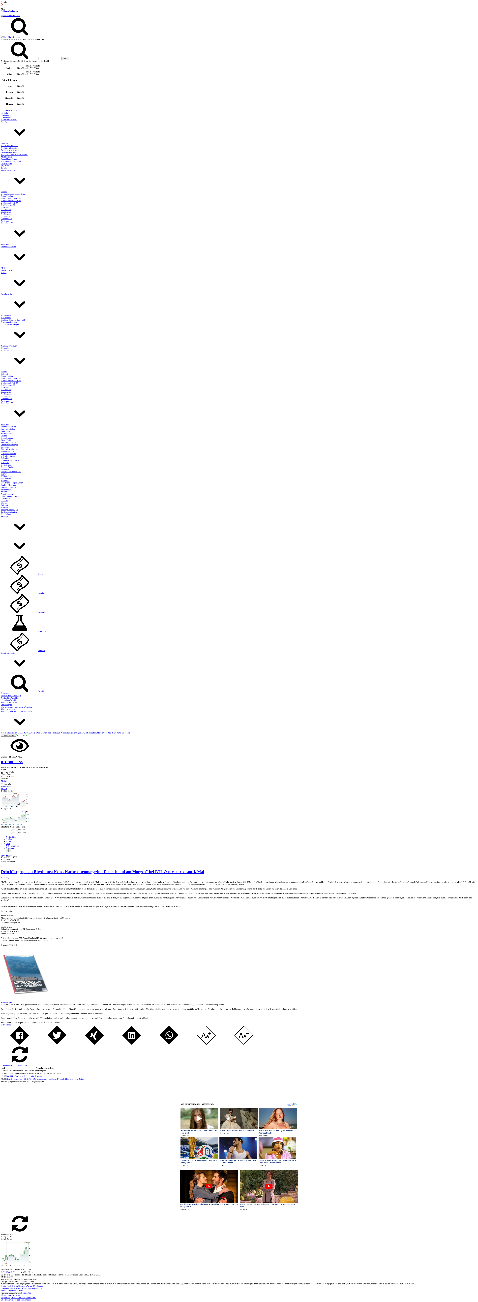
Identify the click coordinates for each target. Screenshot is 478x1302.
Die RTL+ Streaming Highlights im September (24, 1076)
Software (4, 507)
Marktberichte (6, 157)
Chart (8, 844)
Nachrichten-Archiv (15, 1290)
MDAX (4, 789)
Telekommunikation (9, 512)
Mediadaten (26, 1293)
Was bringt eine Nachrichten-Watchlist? (16, 707)
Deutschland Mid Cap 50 (11, 201)
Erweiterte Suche (10, 110)
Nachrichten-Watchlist (9, 698)
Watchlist (42, 691)
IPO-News (5, 166)
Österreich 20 (6, 219)
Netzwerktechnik (7, 498)
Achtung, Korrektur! (9, 1002)
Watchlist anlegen (8, 709)
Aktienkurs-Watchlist (9, 700)
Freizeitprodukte (7, 451)
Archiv (3, 273)
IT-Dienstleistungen (8, 476)
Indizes (4, 192)
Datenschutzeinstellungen (11, 1293)
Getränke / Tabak (8, 456)
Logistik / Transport (8, 485)
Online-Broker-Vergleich (11, 324)
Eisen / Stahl (6, 440)
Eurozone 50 (6, 212)
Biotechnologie (7, 433)
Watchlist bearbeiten (9, 702)
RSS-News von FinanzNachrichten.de (16, 1300)
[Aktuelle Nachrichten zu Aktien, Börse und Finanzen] (10, 16)
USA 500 (4, 207)
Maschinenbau (6, 489)
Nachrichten (6, 115)
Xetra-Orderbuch (12, 846)
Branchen (5, 244)
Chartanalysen (6, 163)
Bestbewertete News (9, 150)
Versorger (5, 516)
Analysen (9, 839)
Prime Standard (7, 786)
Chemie (4, 436)
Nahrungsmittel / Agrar (10, 496)
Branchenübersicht (8, 247)
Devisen (41, 651)
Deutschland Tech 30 (9, 203)
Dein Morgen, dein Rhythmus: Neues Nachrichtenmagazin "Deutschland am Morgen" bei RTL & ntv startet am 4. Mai (102, 871)
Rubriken (4, 143)
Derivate (41, 612)
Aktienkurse (6, 315)
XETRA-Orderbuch (9, 346)
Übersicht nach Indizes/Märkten (13, 194)
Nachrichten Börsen (9, 1288)
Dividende (10, 848)
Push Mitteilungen (8, 735)
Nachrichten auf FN (9, 120)
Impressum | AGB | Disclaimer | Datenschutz (18, 1298)
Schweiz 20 (5, 216)
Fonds (40, 574)
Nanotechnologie (7, 494)
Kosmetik (5, 480)
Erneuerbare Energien (9, 445)
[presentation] (7, 850)
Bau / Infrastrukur (8, 429)
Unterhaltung (6, 514)
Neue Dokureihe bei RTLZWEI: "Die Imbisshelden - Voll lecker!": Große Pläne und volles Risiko (45, 1079)
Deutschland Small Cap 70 (11, 198)
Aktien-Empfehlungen (25, 1288)
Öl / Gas (4, 501)
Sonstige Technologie (9, 510)
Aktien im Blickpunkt (9, 146)
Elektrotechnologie (8, 442)
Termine (4, 168)
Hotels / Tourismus (8, 467)
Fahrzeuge (5, 447)
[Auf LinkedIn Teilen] (131, 1044)
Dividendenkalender (9, 322)
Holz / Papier (6, 465)
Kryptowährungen (8, 653)
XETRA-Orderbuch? (9, 350)
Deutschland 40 (7, 196)
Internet (4, 474)
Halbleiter (5, 458)
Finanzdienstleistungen (10, 449)
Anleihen (42, 593)
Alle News (5, 122)
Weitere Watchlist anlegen (11, 696)
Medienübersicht (7, 270)
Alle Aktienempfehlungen (11, 161)
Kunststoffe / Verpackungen (12, 483)
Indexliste (5, 374)
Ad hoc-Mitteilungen (9, 11)
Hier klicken (6, 1025)
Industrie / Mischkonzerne (11, 472)
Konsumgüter (6, 478)
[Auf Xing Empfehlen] (94, 1044)
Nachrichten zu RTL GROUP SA (14, 1065)
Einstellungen (6, 705)
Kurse (8, 841)
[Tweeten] (57, 1044)
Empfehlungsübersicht (10, 159)
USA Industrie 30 (8, 205)
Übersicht (5, 348)
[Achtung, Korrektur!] (24, 1000)
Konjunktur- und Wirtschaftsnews (14, 155)
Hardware (5, 463)
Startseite (4, 113)
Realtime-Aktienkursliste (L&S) (13, 320)
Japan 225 (5, 221)
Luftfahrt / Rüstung (8, 487)
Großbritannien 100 (8, 214)
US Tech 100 (6, 210)
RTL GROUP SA (8, 1272)
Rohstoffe (5, 505)
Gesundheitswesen (8, 454)
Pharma (4, 503)
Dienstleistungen (7, 438)
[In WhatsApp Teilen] (169, 1044)
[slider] (4, 863)
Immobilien (5, 469)
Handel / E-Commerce (10, 460)
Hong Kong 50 (7, 223)
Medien (4, 268)
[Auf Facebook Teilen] (19, 1044)
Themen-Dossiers (8, 170)
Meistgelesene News (9, 152)
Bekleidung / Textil (8, 431)
